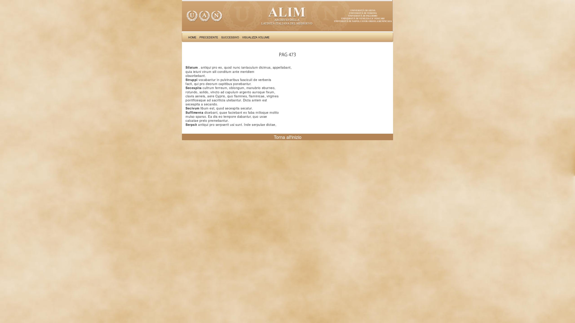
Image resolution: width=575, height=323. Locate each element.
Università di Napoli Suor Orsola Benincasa (363, 21)
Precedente (208, 37)
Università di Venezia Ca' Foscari (363, 18)
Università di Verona (363, 13)
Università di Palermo (362, 16)
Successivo (230, 37)
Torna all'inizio (287, 137)
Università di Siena (362, 10)
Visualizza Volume (256, 37)
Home (192, 37)
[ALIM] (287, 15)
